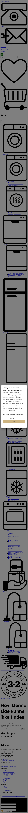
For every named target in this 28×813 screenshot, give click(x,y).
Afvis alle (14, 425)
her (17, 416)
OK (14, 421)
